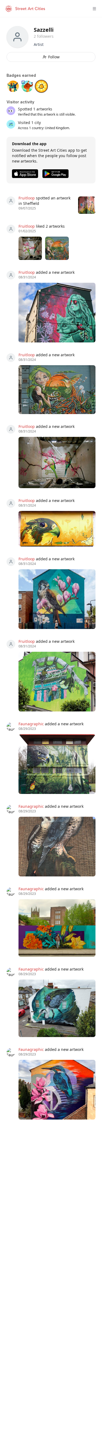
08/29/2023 (27, 729)
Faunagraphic (31, 723)
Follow (54, 56)
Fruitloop (26, 198)
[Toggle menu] (94, 8)
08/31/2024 (27, 277)
